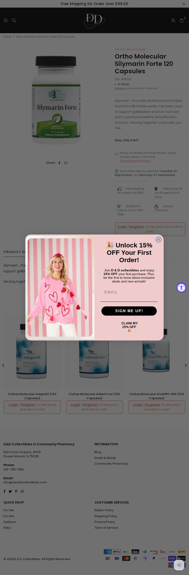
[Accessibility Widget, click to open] (181, 287)
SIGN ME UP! (129, 311)
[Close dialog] (158, 239)
